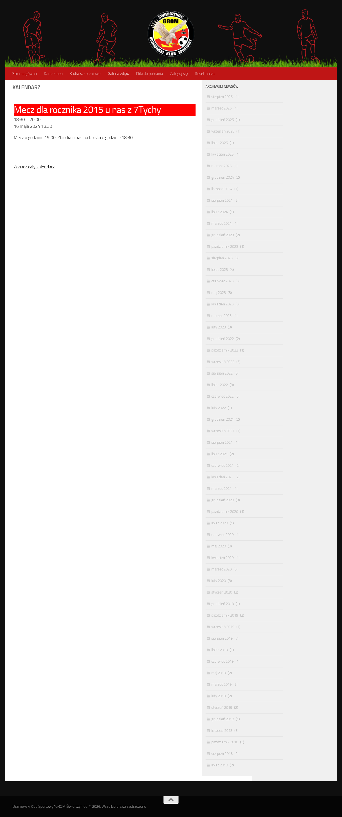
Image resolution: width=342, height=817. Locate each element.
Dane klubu (53, 73)
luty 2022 (218, 408)
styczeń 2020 (221, 592)
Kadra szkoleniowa (85, 73)
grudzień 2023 (222, 235)
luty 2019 (218, 696)
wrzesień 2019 (222, 627)
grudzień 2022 (222, 338)
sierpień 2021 (222, 442)
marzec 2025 (221, 166)
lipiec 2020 (219, 523)
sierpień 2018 (222, 753)
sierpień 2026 (222, 96)
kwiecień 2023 (222, 304)
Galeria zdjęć (118, 73)
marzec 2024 (221, 223)
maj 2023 (218, 292)
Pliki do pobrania (149, 73)
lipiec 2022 (219, 385)
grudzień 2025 (222, 120)
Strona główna (24, 73)
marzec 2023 (221, 315)
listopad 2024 (221, 189)
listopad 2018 (221, 730)
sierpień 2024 (222, 200)
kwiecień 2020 (222, 557)
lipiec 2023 (219, 269)
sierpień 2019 (222, 638)
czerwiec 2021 (222, 465)
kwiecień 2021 (222, 477)
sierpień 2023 (222, 258)
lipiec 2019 (219, 650)
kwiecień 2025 (222, 154)
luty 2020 (218, 580)
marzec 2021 (221, 488)
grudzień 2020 (222, 500)
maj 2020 (218, 546)
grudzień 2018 (222, 719)
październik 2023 (224, 246)
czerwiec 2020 (222, 534)
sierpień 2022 (222, 373)
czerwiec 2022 (222, 396)
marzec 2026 (221, 108)
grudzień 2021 (222, 419)
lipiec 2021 (219, 454)
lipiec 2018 (219, 765)
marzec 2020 (221, 569)
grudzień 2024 (222, 177)
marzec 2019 (221, 684)
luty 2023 (218, 327)
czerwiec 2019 (222, 661)
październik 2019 (224, 615)
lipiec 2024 (219, 212)
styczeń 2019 (221, 707)
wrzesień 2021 (222, 431)
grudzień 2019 (222, 604)
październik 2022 (224, 350)
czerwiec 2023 (222, 281)
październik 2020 (224, 511)
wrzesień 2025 (222, 131)
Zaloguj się (179, 73)
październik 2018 (224, 742)
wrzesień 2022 (222, 362)
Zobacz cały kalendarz (34, 167)
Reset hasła (205, 73)
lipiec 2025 (219, 143)
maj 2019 (218, 673)
